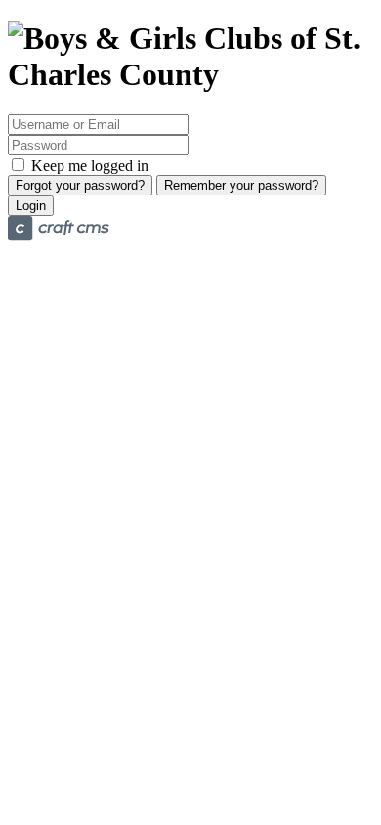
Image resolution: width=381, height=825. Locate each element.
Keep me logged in (87, 165)
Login (31, 205)
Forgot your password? (80, 185)
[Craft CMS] (58, 236)
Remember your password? (241, 185)
